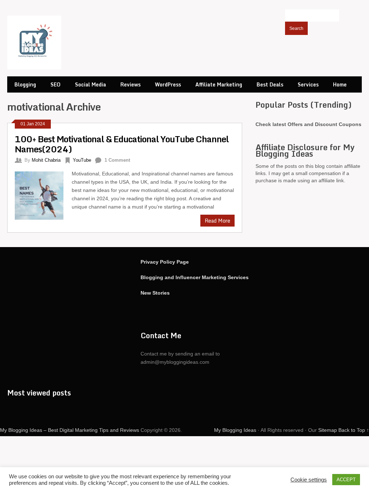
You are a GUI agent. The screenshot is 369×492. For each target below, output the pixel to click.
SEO (55, 84)
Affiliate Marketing (218, 84)
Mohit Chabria (46, 160)
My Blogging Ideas (235, 430)
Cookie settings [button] (308, 480)
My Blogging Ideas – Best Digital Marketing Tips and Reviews (69, 430)
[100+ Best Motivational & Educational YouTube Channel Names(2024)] (43, 195)
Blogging (25, 84)
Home (340, 84)
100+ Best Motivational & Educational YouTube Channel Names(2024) (121, 144)
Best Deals (270, 84)
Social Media (90, 84)
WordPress (168, 84)
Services (308, 84)
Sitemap (327, 430)
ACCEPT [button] (346, 479)
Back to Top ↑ (353, 430)
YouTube (82, 160)
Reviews (130, 84)
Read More (217, 220)
